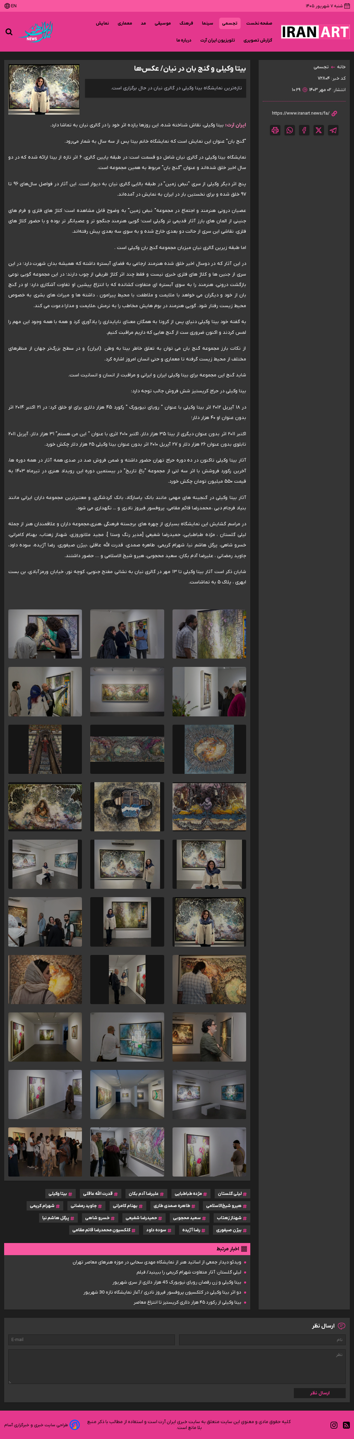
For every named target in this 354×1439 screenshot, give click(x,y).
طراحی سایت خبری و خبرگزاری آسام (36, 1425)
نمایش (102, 23)
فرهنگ (186, 23)
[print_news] (275, 130)
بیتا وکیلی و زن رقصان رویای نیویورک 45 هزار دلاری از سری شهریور (176, 1282)
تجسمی (230, 23)
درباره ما (184, 40)
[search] (9, 31)
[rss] (346, 1425)
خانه (341, 67)
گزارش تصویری (257, 40)
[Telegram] (333, 130)
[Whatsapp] (290, 130)
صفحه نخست (259, 23)
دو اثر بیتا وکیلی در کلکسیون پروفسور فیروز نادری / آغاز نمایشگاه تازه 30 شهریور (162, 1292)
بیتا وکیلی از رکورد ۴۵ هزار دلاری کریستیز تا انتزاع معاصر (187, 1302)
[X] (319, 130)
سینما (208, 23)
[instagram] (333, 1425)
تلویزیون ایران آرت (217, 40)
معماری (125, 23)
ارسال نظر (320, 1393)
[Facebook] (304, 130)
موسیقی (163, 23)
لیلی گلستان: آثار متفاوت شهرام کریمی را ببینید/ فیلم (189, 1272)
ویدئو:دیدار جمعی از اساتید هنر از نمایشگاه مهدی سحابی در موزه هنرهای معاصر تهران (157, 1262)
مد (143, 23)
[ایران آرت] (315, 32)
